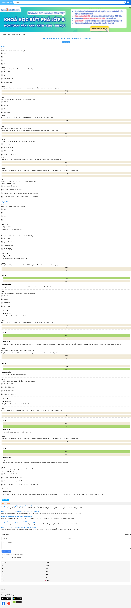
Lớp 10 (47, 565)
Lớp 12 (47, 562)
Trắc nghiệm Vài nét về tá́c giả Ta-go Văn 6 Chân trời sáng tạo (16, 516)
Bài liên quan (6, 503)
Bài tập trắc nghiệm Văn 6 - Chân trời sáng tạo (13, 34)
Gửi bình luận (6, 551)
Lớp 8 (46, 568)
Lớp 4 (46, 574)
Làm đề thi (66, 42)
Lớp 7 (3, 571)
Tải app (48, 580)
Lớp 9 (3, 568)
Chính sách (4, 592)
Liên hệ (3, 589)
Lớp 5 (3, 574)
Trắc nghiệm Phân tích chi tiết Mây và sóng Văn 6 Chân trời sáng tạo (18, 527)
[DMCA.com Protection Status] (17, 603)
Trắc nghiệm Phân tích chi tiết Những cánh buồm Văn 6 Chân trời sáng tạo (20, 511)
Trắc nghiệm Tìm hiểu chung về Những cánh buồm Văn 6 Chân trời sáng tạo (20, 506)
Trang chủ (4, 562)
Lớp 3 (3, 577)
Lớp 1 (3, 580)
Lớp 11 (3, 565)
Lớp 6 (46, 571)
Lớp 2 (46, 577)
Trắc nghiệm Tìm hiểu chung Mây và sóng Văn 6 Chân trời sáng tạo (18, 522)
